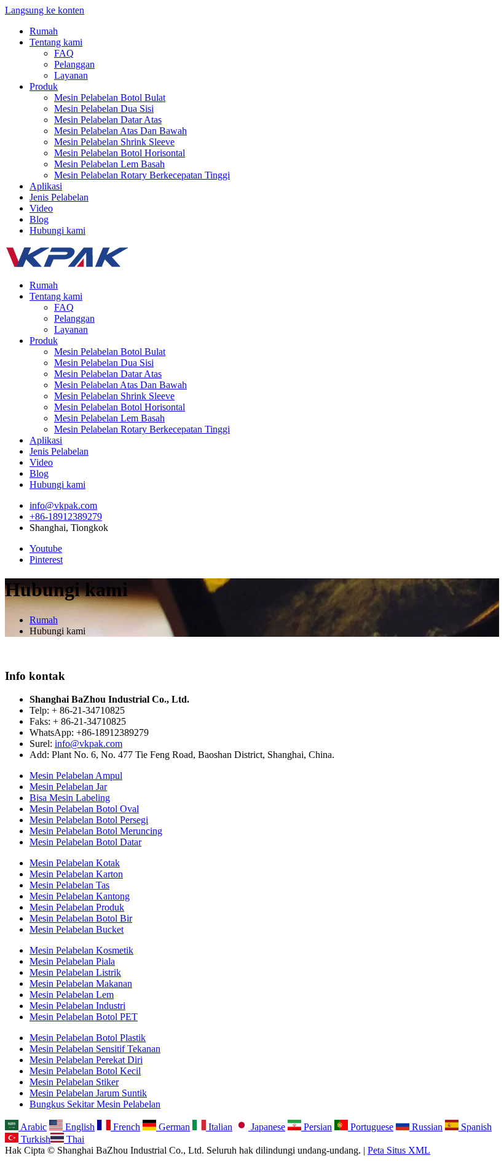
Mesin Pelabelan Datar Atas (108, 119)
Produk (44, 86)
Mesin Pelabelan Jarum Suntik (88, 1093)
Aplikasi (46, 186)
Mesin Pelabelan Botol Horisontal (119, 153)
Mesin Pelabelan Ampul (76, 775)
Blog (39, 219)
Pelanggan (74, 64)
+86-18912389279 (66, 516)
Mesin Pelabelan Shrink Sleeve (114, 142)
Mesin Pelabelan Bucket (77, 929)
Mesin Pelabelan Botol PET (84, 1016)
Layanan (71, 75)
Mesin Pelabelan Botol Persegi (89, 820)
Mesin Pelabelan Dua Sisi (104, 108)
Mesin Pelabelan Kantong (80, 896)
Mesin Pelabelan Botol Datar (85, 842)
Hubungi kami (57, 230)
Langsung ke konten (44, 10)
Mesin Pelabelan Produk (77, 907)
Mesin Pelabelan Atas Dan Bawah (120, 131)
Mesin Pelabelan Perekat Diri (86, 1060)
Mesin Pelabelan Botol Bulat (109, 97)
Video (41, 208)
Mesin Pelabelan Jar (68, 786)
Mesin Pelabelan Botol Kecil (85, 1071)
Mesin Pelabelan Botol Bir (81, 918)
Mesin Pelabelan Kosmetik (81, 950)
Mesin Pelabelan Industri (77, 1005)
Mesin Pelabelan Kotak (75, 863)
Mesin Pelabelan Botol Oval (84, 809)
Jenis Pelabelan (59, 197)
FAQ (64, 53)
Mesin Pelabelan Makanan (81, 983)
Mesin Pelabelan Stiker (74, 1082)
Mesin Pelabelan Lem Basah (109, 164)
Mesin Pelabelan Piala (72, 961)
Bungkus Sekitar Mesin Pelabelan (95, 1104)
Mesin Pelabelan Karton (76, 874)
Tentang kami (56, 42)
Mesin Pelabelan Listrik (75, 972)
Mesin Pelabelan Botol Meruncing (96, 831)
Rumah (44, 31)
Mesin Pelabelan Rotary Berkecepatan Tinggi (142, 175)
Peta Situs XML (399, 1150)
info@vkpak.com (63, 505)
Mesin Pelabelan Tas (69, 885)
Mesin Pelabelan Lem (72, 994)
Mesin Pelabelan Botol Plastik (88, 1037)
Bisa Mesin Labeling (70, 797)
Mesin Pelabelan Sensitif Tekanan (95, 1048)
